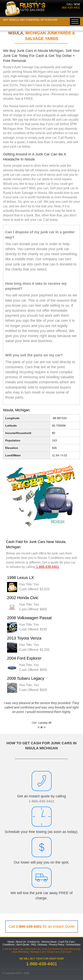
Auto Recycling (72, 949)
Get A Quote (22, 944)
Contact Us (34, 941)
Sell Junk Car (32, 949)
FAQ (33, 944)
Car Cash (66, 951)
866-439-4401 (71, 7)
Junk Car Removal (52, 949)
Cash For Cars (66, 941)
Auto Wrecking (20, 951)
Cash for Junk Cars (13, 949)
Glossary (42, 944)
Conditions (9, 944)
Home (10, 941)
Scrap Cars (53, 951)
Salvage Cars (37, 951)
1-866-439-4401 (41, 801)
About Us (21, 941)
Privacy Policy (56, 944)
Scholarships (73, 944)
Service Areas (49, 941)
